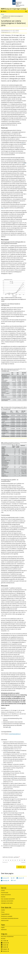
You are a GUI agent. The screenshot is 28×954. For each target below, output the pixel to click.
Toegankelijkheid (5, 914)
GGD (23, 142)
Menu (4, 11)
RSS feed (3, 938)
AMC (10, 727)
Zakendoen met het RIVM (7, 901)
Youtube (8, 947)
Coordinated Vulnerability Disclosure (9, 918)
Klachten (3, 896)
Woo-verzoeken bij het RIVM (8, 899)
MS (13, 776)
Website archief (4, 920)
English (3, 927)
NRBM (24, 162)
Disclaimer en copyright (6, 916)
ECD (7, 750)
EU (6, 840)
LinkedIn (8, 945)
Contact (3, 890)
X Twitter (8, 940)
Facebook (9, 942)
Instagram (9, 949)
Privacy (2, 912)
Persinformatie (4, 892)
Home (2, 14)
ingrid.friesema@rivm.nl (15, 734)
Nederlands (4, 929)
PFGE (2, 207)
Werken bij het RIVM (6, 894)
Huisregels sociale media (7, 903)
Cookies (3, 910)
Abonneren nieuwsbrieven (7, 936)
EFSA (8, 839)
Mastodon (8, 951)
